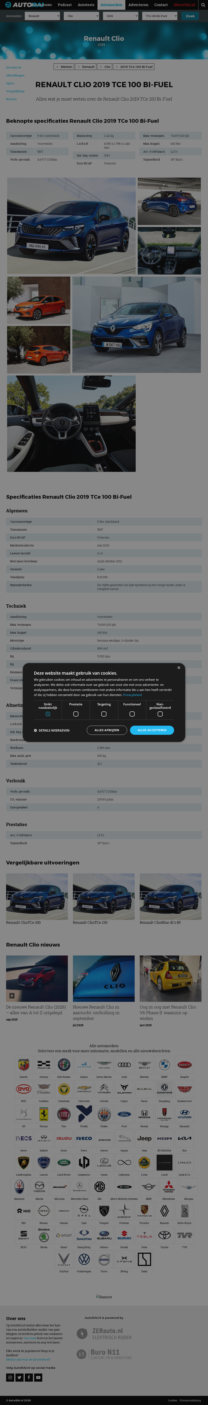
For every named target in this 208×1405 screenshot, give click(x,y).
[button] (51, 730)
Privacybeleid (132, 695)
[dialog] (104, 702)
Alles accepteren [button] (152, 730)
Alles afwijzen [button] (107, 730)
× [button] (178, 667)
